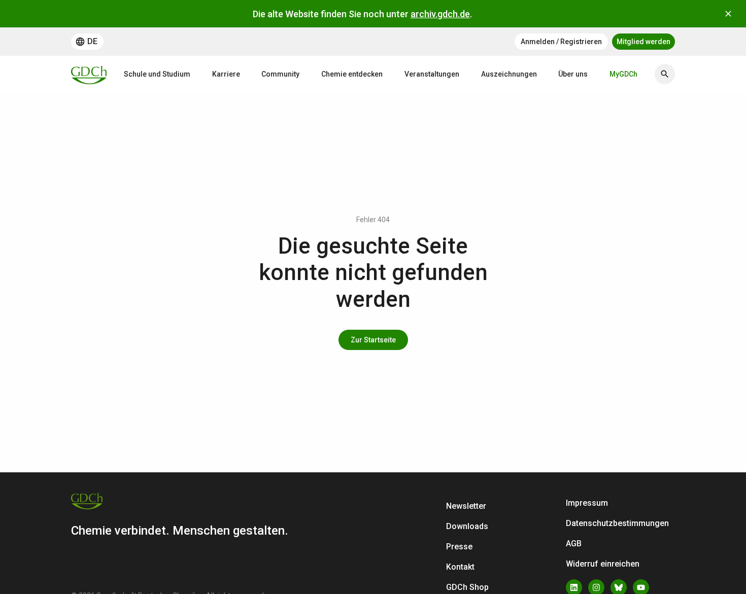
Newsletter (466, 506)
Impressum (587, 503)
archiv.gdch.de (440, 14)
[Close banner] (728, 13)
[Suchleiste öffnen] (665, 74)
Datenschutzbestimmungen (617, 523)
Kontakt (460, 567)
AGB (574, 543)
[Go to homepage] (89, 74)
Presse (459, 546)
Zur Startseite (373, 340)
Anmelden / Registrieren (561, 42)
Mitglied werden (643, 42)
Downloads (467, 526)
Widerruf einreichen (602, 564)
